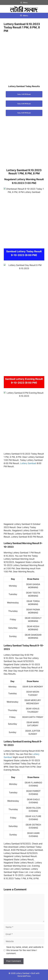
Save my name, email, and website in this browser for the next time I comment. (24, 950)
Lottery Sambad (28, 463)
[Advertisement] (24, 60)
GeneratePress (24, 976)
